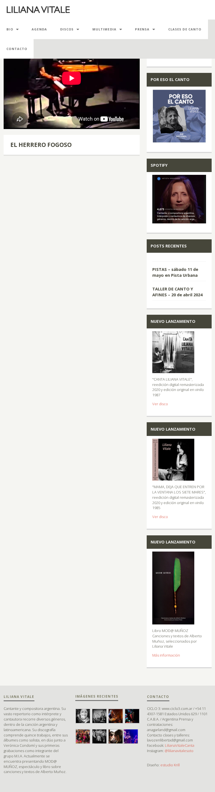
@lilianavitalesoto (179, 750)
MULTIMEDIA (104, 29)
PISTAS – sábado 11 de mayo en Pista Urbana (175, 272)
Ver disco (160, 403)
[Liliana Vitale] (38, 10)
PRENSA (142, 29)
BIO (9, 29)
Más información (166, 655)
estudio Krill (170, 764)
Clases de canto (185, 29)
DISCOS (67, 29)
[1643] (179, 258)
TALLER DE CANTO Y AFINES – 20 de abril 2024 (177, 291)
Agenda (39, 29)
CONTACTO (16, 49)
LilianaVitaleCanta (179, 745)
